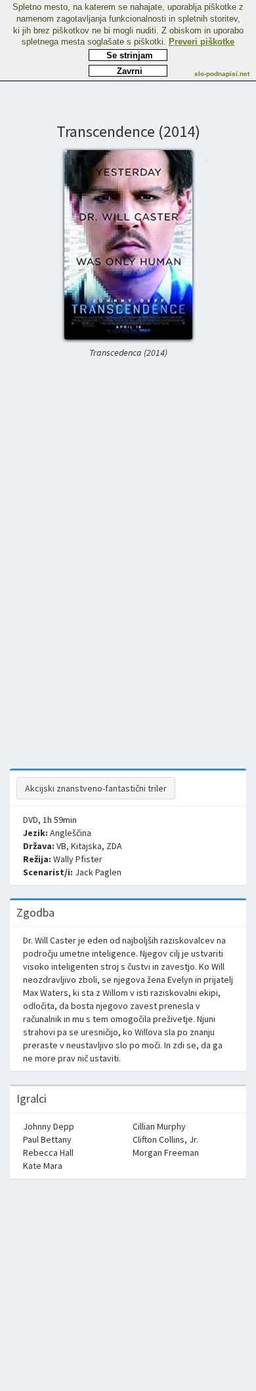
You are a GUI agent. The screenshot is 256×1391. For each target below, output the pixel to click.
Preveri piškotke (201, 42)
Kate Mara (42, 1166)
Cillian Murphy (159, 1126)
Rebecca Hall (48, 1152)
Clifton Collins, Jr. (165, 1139)
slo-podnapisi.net (221, 73)
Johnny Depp (48, 1126)
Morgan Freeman (166, 1152)
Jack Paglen (98, 872)
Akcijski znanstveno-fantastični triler (96, 788)
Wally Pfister (77, 859)
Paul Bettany (47, 1139)
